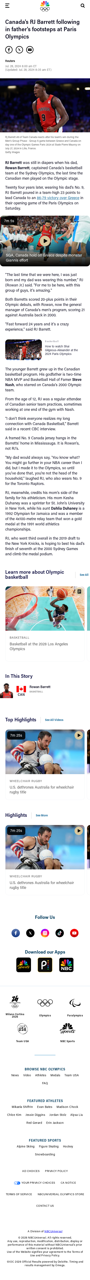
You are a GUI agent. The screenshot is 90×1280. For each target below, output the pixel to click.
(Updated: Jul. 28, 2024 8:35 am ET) (28, 70)
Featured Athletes (45, 1101)
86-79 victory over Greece (58, 198)
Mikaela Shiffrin (22, 1107)
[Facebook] (16, 933)
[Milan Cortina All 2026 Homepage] (45, 6)
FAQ (45, 1083)
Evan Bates (44, 1107)
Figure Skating (49, 1146)
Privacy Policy (56, 1171)
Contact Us (45, 1206)
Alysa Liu (76, 1115)
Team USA (71, 1075)
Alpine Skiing (26, 1146)
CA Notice (68, 1183)
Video (27, 1075)
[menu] (7, 6)
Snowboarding (45, 1154)
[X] (30, 933)
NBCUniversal (53, 1231)
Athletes (40, 1075)
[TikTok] (59, 933)
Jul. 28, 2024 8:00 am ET (21, 66)
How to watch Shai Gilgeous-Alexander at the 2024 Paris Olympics (61, 350)
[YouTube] (74, 933)
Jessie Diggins (35, 1115)
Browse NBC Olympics (45, 1069)
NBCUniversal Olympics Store (61, 1194)
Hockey (68, 1146)
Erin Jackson (55, 1123)
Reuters (10, 61)
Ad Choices (31, 1171)
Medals (55, 1075)
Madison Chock (67, 1107)
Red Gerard (34, 1123)
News (15, 1075)
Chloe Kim (14, 1115)
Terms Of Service (19, 1194)
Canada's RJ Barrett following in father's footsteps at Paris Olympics (42, 29)
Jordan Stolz (57, 1115)
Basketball (36, 692)
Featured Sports (45, 1140)
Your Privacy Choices (38, 1183)
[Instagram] (45, 933)
